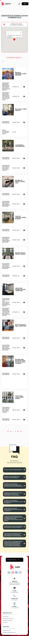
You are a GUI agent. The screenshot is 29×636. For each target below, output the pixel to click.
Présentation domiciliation (8, 618)
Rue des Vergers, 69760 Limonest (20, 253)
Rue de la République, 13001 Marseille (21, 74)
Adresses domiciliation (7, 620)
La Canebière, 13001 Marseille (20, 145)
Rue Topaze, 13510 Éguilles (21, 109)
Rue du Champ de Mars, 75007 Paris (20, 325)
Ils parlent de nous (6, 630)
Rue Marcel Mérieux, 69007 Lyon (20, 181)
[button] (14, 40)
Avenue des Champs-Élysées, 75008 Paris (20, 289)
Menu (25, 3)
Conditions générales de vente (9, 632)
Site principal (5, 616)
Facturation (5, 622)
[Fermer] (20, 33)
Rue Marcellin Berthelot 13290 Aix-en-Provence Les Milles (20, 361)
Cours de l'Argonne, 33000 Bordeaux (20, 217)
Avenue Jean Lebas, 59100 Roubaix (19, 397)
